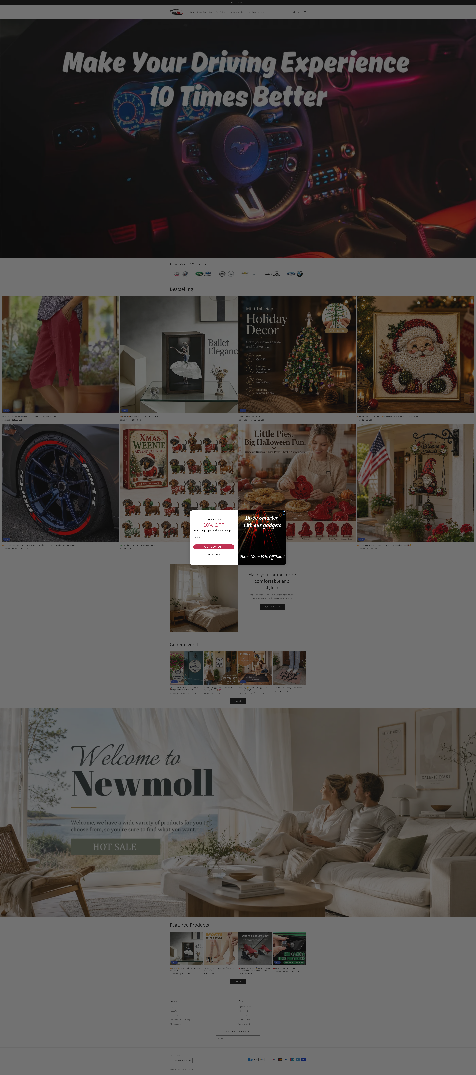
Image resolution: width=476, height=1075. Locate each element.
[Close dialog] (283, 512)
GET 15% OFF (213, 547)
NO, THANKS (214, 554)
